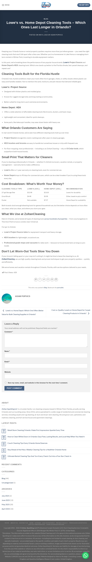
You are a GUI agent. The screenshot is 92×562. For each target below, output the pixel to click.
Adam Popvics (57, 35)
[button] (85, 555)
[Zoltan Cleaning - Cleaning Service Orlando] (46, 5)
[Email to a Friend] (48, 280)
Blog (46, 19)
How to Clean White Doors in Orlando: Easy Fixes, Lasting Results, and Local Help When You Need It (46, 436)
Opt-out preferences (36, 524)
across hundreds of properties (55, 219)
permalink (60, 287)
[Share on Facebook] (40, 280)
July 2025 (5, 496)
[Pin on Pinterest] (52, 280)
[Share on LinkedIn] (56, 280)
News (31, 523)
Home (7, 523)
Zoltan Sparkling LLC (10, 409)
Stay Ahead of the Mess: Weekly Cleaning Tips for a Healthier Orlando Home (37, 449)
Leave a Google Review (55, 524)
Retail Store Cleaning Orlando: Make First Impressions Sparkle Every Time (36, 430)
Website (7, 372)
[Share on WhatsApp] (36, 280)
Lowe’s (66, 62)
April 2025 (6, 509)
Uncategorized (7, 483)
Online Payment (48, 523)
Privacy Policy (62, 523)
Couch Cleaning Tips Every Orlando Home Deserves (27, 443)
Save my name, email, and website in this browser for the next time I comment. (38, 383)
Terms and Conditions (78, 523)
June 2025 (6, 500)
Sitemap (38, 523)
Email (7, 362)
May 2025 (6, 504)
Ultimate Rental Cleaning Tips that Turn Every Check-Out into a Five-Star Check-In (39, 456)
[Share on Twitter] (44, 280)
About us (14, 523)
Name (7, 351)
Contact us (23, 523)
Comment (8, 332)
